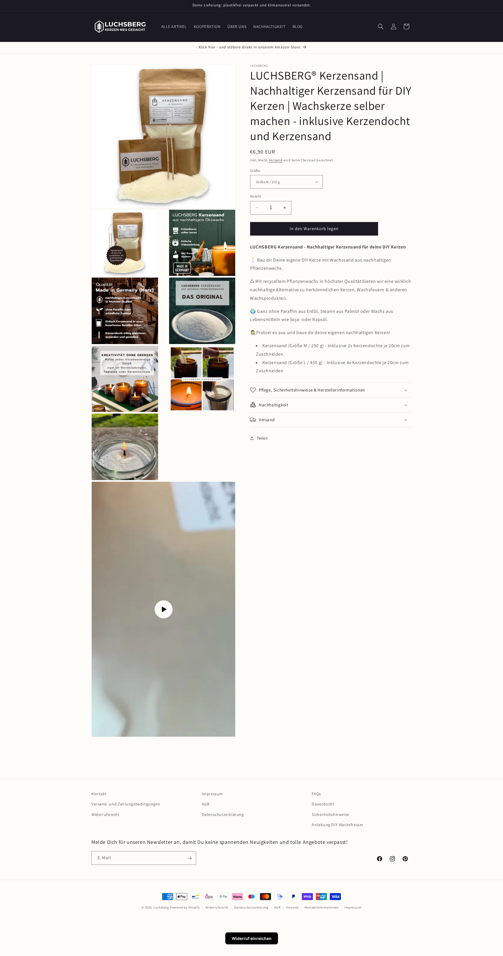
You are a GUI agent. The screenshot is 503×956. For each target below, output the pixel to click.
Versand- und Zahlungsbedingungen (125, 804)
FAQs (316, 793)
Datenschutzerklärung (223, 814)
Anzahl (255, 196)
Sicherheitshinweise (330, 814)
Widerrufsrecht (105, 814)
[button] (380, 26)
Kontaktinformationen (321, 907)
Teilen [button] (262, 437)
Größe (255, 170)
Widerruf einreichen (252, 938)
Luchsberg (161, 907)
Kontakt (99, 793)
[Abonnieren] (189, 858)
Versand (275, 160)
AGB (206, 804)
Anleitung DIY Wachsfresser (338, 824)
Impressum (212, 793)
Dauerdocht (323, 804)
